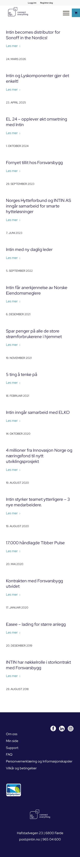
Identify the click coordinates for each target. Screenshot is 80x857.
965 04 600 (51, 839)
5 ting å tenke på (21, 374)
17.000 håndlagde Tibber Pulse (35, 543)
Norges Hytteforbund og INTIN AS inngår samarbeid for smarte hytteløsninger (38, 206)
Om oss (11, 734)
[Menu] (64, 12)
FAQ (9, 754)
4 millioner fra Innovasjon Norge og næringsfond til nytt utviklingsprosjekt (39, 455)
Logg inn (32, 2)
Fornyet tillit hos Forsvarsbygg (34, 162)
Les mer (12, 46)
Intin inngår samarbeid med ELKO (38, 412)
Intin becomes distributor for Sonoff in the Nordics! (33, 34)
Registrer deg (46, 2)
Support (12, 748)
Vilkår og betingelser (21, 768)
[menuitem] (32, 3)
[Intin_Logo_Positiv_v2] (18, 11)
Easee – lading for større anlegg (36, 624)
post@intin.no (29, 839)
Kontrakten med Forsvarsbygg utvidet (34, 583)
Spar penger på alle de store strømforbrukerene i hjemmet (34, 333)
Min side (12, 741)
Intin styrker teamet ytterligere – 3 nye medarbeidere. (38, 502)
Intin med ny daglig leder (29, 249)
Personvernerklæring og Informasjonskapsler (39, 761)
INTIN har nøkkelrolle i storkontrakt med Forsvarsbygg (38, 665)
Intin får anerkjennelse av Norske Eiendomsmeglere (36, 290)
